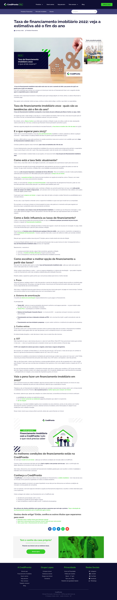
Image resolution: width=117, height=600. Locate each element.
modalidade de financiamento (26, 233)
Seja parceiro (61, 4)
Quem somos (50, 4)
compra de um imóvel (58, 173)
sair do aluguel (22, 400)
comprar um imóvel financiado (37, 182)
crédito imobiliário (63, 478)
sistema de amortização (28, 298)
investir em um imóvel (28, 460)
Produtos (38, 4)
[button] (50, 529)
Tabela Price (21, 308)
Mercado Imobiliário (41, 11)
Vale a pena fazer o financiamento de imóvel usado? (33, 523)
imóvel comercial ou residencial (30, 399)
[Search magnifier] (95, 11)
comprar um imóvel (30, 195)
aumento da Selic (27, 177)
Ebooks (52, 11)
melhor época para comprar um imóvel (59, 390)
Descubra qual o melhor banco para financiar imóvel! (33, 519)
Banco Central (29, 121)
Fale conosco (72, 4)
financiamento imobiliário (34, 222)
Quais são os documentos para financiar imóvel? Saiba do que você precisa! (39, 521)
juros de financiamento (45, 134)
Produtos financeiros (32, 30)
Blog (83, 4)
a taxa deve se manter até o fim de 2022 (64, 126)
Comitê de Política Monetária (32, 253)
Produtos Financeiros (26, 11)
